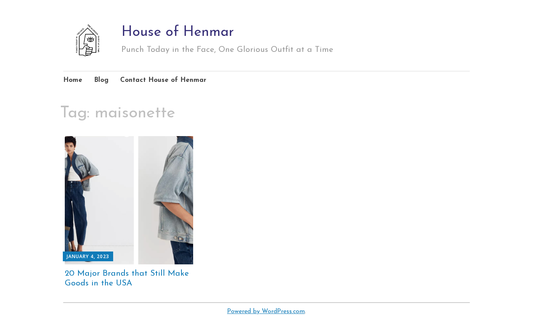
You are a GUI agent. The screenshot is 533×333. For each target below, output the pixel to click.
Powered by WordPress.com (266, 311)
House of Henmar (177, 32)
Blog (101, 80)
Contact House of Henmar (163, 80)
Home (72, 80)
